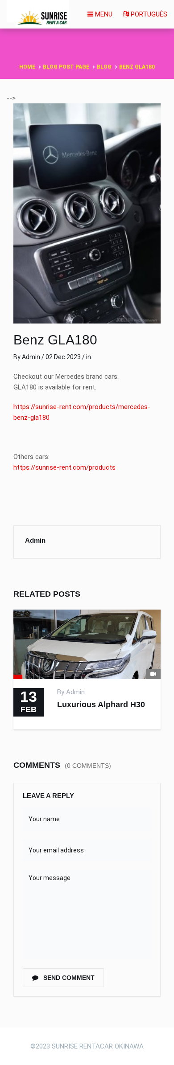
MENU (102, 14)
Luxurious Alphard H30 (101, 704)
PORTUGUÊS (148, 14)
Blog (104, 67)
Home (27, 67)
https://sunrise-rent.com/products (64, 467)
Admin (31, 356)
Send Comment (68, 977)
